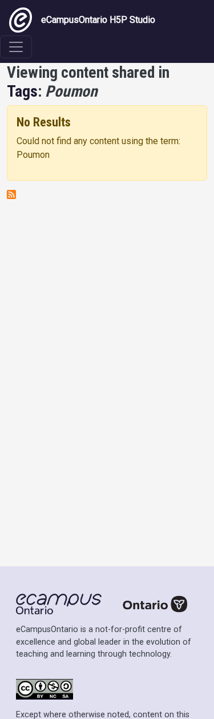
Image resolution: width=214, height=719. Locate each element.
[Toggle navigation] (16, 46)
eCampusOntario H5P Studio (98, 19)
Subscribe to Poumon (11, 194)
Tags (22, 91)
